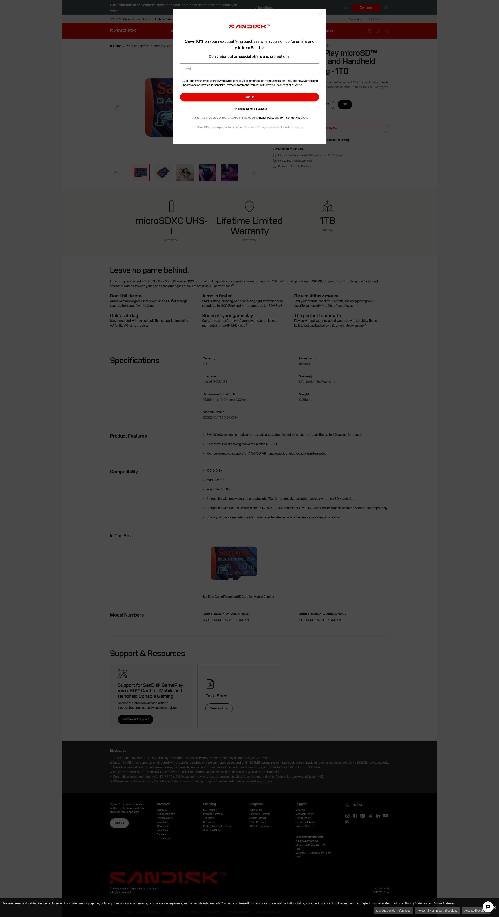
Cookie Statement (445, 903)
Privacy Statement (416, 903)
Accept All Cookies (475, 910)
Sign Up (249, 97)
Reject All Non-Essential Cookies (437, 910)
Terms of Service (290, 117)
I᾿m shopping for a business (250, 109)
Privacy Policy (265, 117)
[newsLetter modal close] (320, 15)
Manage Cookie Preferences (393, 910)
